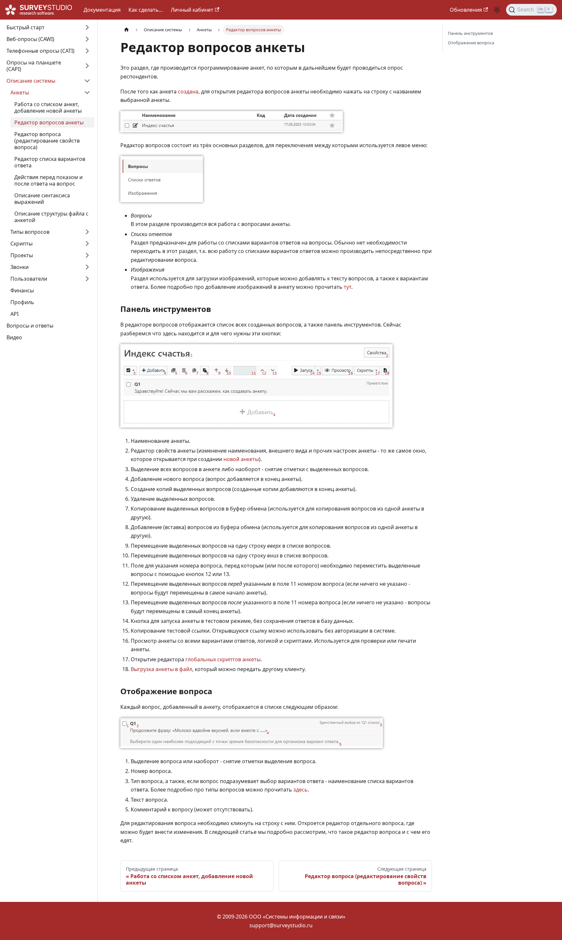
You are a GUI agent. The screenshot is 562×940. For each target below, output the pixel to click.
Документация (102, 9)
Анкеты (19, 92)
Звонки (19, 267)
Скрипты (21, 243)
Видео (14, 337)
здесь (300, 789)
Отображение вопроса (471, 43)
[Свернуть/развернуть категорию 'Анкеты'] (87, 92)
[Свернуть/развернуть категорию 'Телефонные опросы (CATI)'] (87, 51)
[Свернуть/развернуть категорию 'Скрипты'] (87, 243)
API (14, 313)
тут (347, 286)
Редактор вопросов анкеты (49, 122)
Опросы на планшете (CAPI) (34, 66)
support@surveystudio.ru (281, 925)
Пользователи (28, 278)
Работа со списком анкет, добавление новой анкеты (48, 107)
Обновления (466, 9)
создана (188, 91)
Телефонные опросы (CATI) (40, 50)
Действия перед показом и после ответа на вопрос (48, 180)
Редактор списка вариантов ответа (49, 162)
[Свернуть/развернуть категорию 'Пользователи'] (87, 279)
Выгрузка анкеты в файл (161, 669)
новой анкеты (241, 459)
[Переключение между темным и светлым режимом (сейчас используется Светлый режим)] (497, 10)
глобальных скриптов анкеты (223, 659)
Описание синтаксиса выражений (42, 198)
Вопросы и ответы (30, 325)
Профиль (22, 302)
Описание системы (31, 80)
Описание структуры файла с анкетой (51, 217)
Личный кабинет (192, 9)
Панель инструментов (470, 33)
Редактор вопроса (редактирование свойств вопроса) (47, 141)
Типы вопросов (29, 231)
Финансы (22, 290)
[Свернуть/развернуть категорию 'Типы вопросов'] (87, 232)
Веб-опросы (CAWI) (30, 39)
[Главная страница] (126, 30)
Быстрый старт (26, 27)
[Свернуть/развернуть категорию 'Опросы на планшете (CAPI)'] (87, 65)
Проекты (21, 255)
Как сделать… (145, 9)
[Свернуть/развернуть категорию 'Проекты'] (87, 255)
